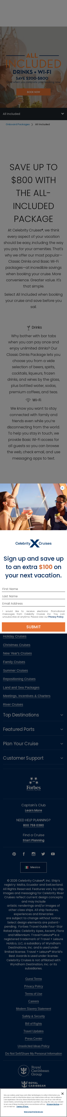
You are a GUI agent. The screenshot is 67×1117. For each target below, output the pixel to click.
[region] (33, 1102)
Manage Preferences (33, 1112)
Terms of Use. (22, 1106)
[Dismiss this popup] (62, 488)
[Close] (62, 1094)
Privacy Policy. (56, 616)
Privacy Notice (53, 1104)
